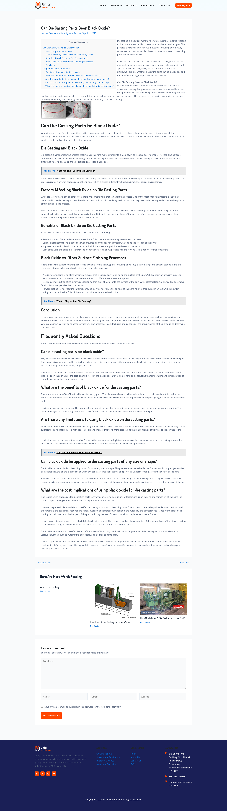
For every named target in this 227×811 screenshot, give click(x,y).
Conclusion (50, 65)
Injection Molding (105, 760)
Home (103, 5)
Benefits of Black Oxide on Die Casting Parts (66, 58)
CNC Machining (104, 753)
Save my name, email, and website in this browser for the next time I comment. (83, 706)
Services (115, 5)
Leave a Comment (50, 33)
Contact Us (164, 5)
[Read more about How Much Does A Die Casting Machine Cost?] (163, 598)
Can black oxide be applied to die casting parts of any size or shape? (77, 82)
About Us (135, 757)
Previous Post (43, 563)
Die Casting (45, 591)
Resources (146, 5)
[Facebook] (37, 773)
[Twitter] (42, 773)
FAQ (133, 764)
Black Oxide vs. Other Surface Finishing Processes (69, 61)
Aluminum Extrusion (106, 764)
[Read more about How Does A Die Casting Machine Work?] (113, 600)
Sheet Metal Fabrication (108, 757)
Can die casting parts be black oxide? (63, 72)
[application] (120, 5)
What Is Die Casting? (50, 587)
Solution (130, 5)
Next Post (186, 563)
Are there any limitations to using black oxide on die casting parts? (77, 79)
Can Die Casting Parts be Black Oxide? (60, 47)
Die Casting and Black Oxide (58, 51)
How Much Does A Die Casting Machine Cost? (162, 618)
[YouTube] (54, 773)
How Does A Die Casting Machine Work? (110, 622)
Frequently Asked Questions (56, 68)
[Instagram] (48, 773)
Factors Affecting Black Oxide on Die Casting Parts (69, 54)
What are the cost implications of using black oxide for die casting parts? (79, 86)
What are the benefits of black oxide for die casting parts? (73, 75)
